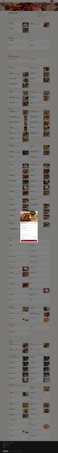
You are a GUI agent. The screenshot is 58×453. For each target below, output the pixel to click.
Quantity (22, 237)
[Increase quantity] (36, 237)
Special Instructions (24, 228)
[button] (29, 216)
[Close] (36, 212)
